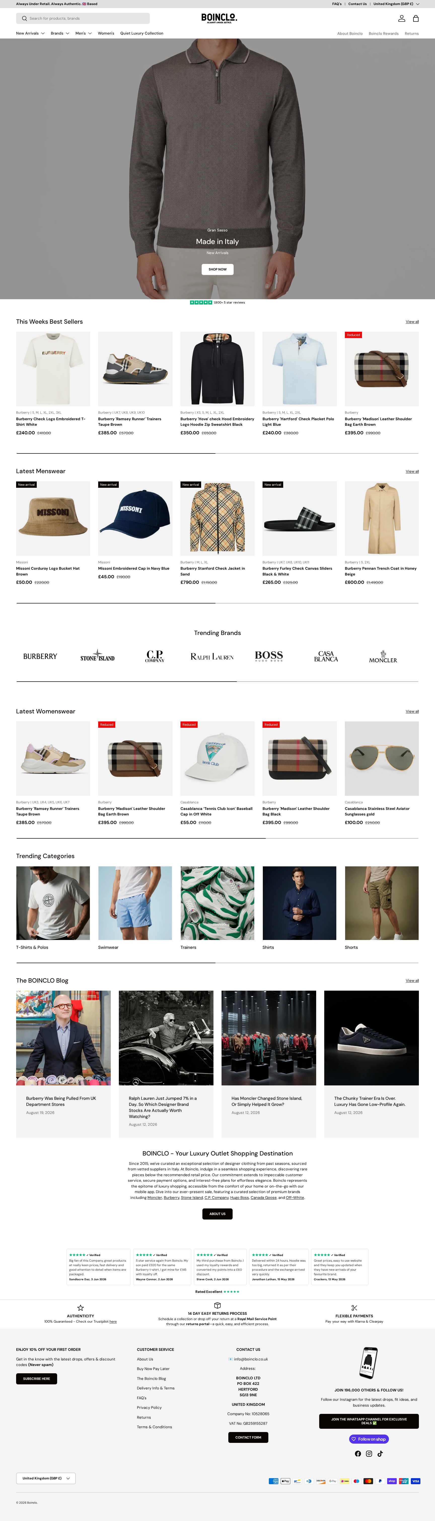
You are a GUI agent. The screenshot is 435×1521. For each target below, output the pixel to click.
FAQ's (337, 4)
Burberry (171, 1197)
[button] (415, 18)
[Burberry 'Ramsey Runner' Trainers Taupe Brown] (135, 369)
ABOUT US (217, 1214)
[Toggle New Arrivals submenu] (43, 33)
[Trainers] (217, 903)
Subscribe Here (36, 1379)
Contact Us (357, 4)
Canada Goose (264, 1197)
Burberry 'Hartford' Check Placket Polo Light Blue (298, 421)
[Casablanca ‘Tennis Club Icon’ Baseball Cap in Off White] (217, 758)
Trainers (188, 947)
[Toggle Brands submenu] (67, 33)
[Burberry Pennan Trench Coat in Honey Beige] (382, 518)
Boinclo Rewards (384, 33)
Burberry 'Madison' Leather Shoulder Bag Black (296, 811)
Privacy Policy (149, 1407)
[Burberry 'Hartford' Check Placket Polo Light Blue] (300, 369)
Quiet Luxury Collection (141, 33)
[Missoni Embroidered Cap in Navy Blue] (135, 518)
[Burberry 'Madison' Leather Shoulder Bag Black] (300, 758)
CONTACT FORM (248, 1437)
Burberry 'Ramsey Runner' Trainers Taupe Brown (129, 421)
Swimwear (108, 947)
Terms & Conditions (154, 1426)
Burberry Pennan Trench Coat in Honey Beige (381, 571)
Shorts (351, 947)
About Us (145, 1359)
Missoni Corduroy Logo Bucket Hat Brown (48, 571)
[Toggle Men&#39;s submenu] (90, 33)
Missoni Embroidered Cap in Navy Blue (133, 568)
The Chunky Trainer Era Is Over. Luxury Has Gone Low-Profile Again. (370, 1101)
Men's (81, 33)
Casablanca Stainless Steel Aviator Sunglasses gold (377, 811)
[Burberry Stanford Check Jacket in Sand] (217, 518)
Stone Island (192, 1197)
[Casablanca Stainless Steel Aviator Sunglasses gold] (382, 758)
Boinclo (32, 1502)
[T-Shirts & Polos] (53, 903)
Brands (57, 33)
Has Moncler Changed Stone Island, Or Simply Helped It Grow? (267, 1101)
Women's (106, 33)
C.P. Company (217, 1197)
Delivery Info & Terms (156, 1388)
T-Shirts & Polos (32, 947)
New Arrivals (27, 33)
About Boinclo (350, 33)
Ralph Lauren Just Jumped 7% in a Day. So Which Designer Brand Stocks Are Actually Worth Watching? (163, 1107)
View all (412, 321)
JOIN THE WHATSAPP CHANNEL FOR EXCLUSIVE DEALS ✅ (369, 1421)
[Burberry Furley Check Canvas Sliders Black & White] (300, 518)
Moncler (155, 1197)
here (113, 1321)
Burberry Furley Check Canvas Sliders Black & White (297, 571)
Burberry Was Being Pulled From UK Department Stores (61, 1101)
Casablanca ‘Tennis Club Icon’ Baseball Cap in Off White (216, 811)
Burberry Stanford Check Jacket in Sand (212, 571)
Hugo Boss (239, 1197)
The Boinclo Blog (151, 1378)
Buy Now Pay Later (153, 1368)
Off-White (295, 1197)
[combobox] (83, 18)
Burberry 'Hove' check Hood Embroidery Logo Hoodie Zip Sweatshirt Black (217, 421)
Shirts (268, 947)
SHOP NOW (218, 269)
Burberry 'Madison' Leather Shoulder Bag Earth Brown (378, 421)
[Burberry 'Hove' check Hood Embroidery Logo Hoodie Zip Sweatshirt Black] (217, 369)
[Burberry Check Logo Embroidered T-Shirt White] (53, 369)
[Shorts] (382, 903)
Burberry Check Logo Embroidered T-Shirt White (51, 421)
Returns (412, 33)
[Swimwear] (135, 903)
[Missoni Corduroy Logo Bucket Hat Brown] (53, 518)
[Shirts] (299, 903)
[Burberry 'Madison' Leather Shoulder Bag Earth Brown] (382, 369)
